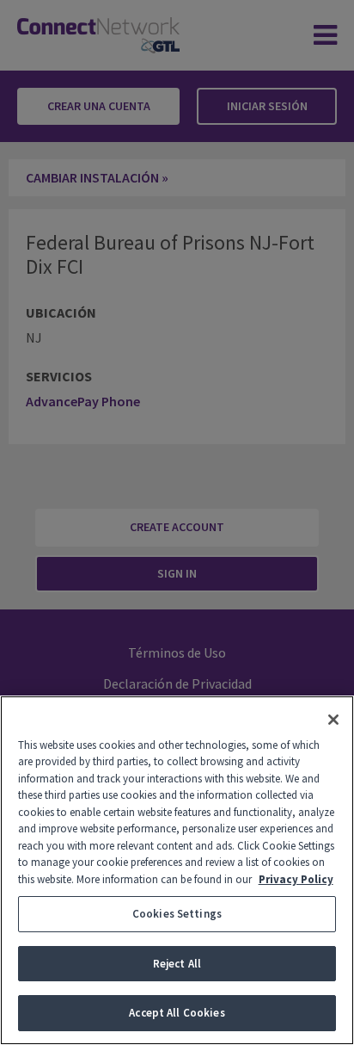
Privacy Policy (296, 879)
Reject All (177, 963)
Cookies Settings (177, 913)
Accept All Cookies (176, 1012)
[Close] (333, 720)
